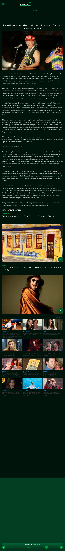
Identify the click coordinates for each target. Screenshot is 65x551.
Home (29, 11)
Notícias (35, 11)
